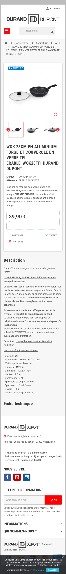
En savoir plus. (37, 570)
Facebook (7, 477)
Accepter (52, 570)
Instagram (26, 477)
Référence (11, 180)
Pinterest (18, 241)
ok (55, 500)
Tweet (53, 235)
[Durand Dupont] (33, 19)
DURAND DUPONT (28, 176)
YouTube (17, 477)
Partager (17, 235)
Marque (10, 176)
